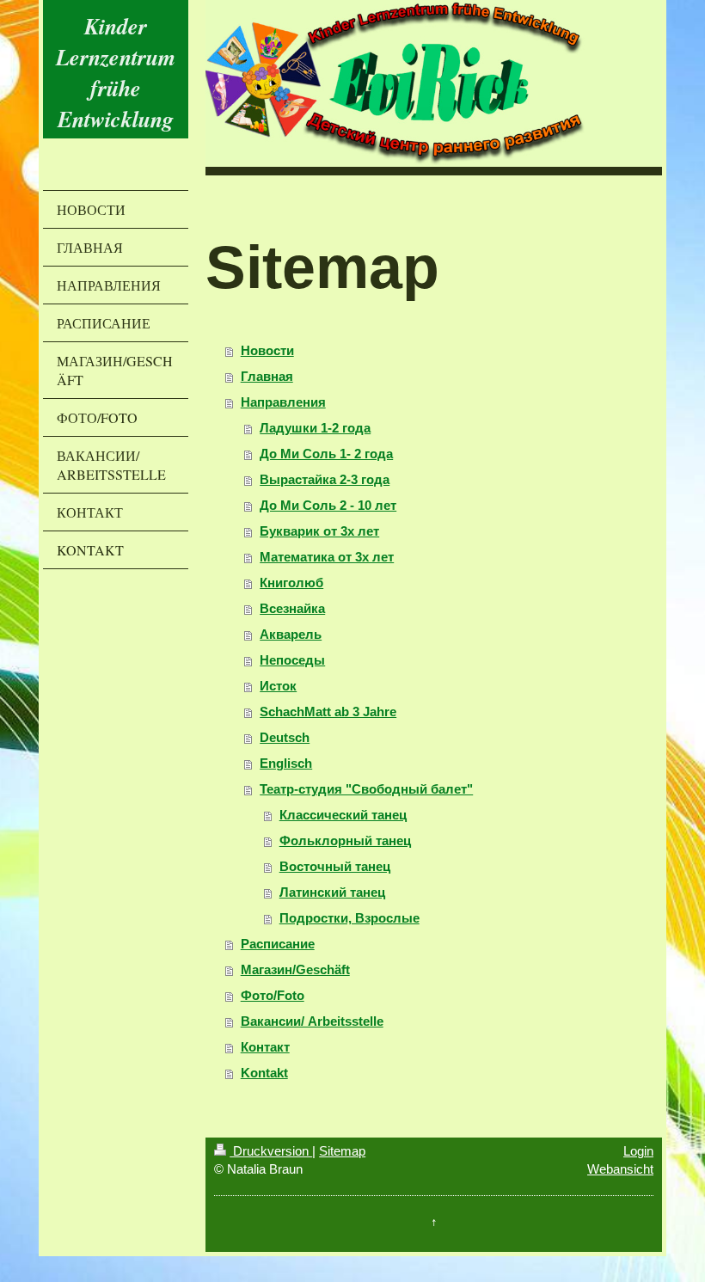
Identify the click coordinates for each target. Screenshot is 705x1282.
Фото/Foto (272, 995)
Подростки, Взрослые (349, 918)
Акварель (291, 634)
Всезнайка (292, 608)
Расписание (278, 943)
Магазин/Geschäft (295, 969)
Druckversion (271, 1151)
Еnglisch (286, 763)
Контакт (265, 1047)
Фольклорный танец (345, 840)
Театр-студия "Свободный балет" (366, 789)
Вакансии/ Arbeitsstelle (312, 1021)
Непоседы (292, 660)
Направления (283, 402)
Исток (278, 685)
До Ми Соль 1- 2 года (326, 453)
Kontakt (264, 1072)
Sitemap (342, 1151)
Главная (267, 376)
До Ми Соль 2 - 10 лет (328, 505)
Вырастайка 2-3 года (324, 479)
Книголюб (291, 582)
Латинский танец (332, 892)
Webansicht (620, 1169)
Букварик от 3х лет (319, 531)
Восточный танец (334, 866)
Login (638, 1151)
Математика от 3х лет (327, 556)
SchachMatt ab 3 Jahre (328, 711)
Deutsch (285, 737)
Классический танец (343, 814)
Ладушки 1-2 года (315, 427)
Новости (267, 350)
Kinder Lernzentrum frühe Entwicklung (115, 72)
